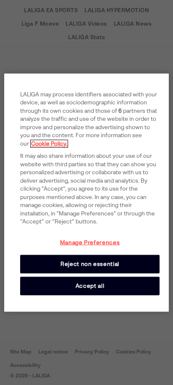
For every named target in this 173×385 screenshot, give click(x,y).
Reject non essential (89, 263)
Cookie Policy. (49, 143)
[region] (86, 192)
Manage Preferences (90, 242)
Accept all (90, 286)
